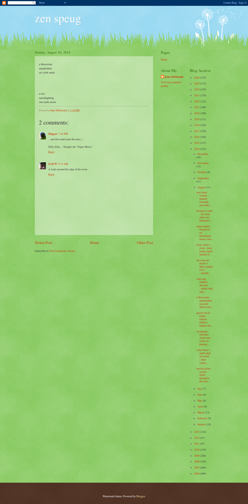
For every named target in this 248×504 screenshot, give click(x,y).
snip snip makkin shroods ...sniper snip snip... (204, 285)
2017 (197, 131)
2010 (197, 449)
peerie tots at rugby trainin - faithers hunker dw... (204, 319)
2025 (197, 83)
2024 (197, 89)
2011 (197, 443)
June (200, 394)
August (201, 187)
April (200, 406)
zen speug (58, 18)
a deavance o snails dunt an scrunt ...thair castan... (203, 356)
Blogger (140, 496)
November (203, 163)
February (202, 418)
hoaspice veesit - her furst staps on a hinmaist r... (204, 215)
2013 (197, 432)
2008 (197, 461)
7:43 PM (63, 134)
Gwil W (52, 164)
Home (94, 242)
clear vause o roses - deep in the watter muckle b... (204, 249)
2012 (197, 438)
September (203, 178)
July (199, 388)
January (201, 424)
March (201, 412)
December (202, 154)
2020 (197, 113)
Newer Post (43, 242)
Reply (51, 152)
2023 (197, 95)
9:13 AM (63, 164)
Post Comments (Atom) (62, 251)
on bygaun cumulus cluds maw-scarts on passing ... (204, 337)
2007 (197, 467)
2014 (197, 149)
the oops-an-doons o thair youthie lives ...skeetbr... (204, 266)
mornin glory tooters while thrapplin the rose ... (203, 375)
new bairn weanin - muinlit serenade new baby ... (204, 198)
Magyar (52, 134)
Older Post (145, 242)
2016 (197, 137)
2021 (197, 107)
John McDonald (174, 77)
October (202, 172)
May (200, 400)
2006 (197, 473)
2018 (197, 125)
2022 (197, 101)
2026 (197, 77)
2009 (197, 455)
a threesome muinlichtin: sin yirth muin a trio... (204, 302)
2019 (197, 119)
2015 (197, 143)
